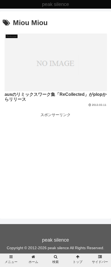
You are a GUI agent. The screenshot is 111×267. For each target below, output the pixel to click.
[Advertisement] (55, 156)
